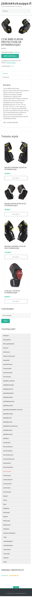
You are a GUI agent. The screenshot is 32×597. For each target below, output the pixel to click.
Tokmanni (4, 575)
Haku (5, 321)
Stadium (17, 52)
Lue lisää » (16, 178)
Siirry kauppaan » (10, 56)
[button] (29, 20)
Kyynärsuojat (11, 63)
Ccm (12, 66)
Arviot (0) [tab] (6, 77)
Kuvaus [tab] (5, 73)
